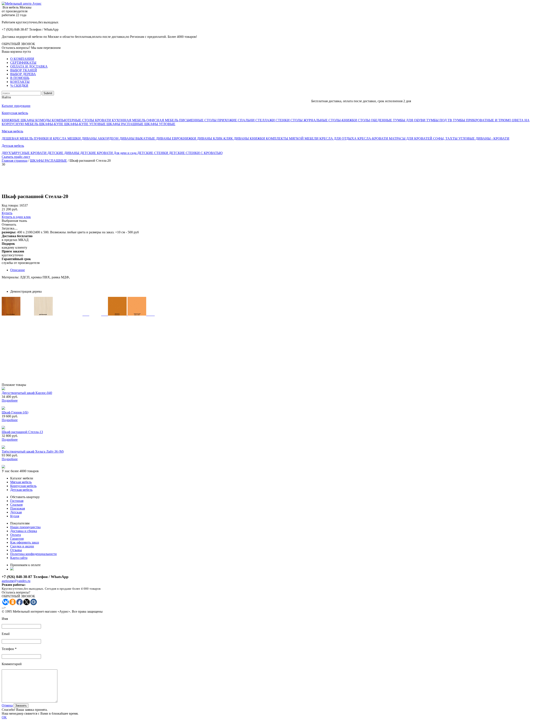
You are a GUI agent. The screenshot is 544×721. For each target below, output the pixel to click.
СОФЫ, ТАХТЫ (445, 138)
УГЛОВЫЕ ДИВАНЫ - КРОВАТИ (483, 138)
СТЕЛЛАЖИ (265, 120)
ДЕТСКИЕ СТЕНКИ (153, 153)
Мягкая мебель (12, 131)
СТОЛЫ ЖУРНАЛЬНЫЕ (309, 120)
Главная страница (14, 160)
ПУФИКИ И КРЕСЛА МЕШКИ (58, 138)
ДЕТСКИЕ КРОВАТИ (97, 153)
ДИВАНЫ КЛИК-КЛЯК (215, 138)
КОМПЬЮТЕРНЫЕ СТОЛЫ (73, 120)
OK (4, 717)
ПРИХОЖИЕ (227, 120)
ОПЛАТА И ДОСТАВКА (29, 66)
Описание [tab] (17, 270)
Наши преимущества (25, 527)
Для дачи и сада (125, 153)
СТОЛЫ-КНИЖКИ (343, 120)
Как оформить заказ (24, 542)
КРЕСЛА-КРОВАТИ (373, 138)
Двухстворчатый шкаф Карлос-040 (27, 393)
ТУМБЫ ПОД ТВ (439, 120)
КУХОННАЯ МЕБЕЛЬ (129, 120)
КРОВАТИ (103, 120)
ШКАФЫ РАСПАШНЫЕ (125, 124)
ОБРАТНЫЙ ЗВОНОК (18, 44)
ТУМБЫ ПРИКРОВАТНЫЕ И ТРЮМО (482, 120)
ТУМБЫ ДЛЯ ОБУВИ (409, 120)
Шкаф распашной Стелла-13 (22, 432)
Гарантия (17, 538)
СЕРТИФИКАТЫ (23, 62)
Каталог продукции (16, 106)
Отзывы (16, 550)
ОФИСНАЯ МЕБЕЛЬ (162, 120)
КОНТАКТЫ (20, 82)
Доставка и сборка (23, 531)
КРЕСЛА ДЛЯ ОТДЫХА (338, 138)
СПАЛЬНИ (246, 120)
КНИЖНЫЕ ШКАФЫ (18, 120)
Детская (16, 512)
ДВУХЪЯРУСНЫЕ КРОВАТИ (24, 153)
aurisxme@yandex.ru (16, 581)
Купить (7, 213)
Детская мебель (13, 145)
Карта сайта (18, 558)
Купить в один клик (16, 217)
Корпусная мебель (15, 113)
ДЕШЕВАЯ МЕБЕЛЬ (18, 138)
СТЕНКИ (283, 120)
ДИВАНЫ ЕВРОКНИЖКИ (176, 138)
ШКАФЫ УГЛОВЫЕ (159, 124)
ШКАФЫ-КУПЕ (51, 124)
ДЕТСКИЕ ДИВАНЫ (63, 153)
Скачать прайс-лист (16, 157)
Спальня (16, 504)
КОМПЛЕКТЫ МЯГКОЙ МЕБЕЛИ (292, 138)
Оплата (15, 535)
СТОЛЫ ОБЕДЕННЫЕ (375, 120)
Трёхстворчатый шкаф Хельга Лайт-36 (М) (33, 451)
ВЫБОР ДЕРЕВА (23, 74)
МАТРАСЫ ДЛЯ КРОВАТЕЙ (411, 138)
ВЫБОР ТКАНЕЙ (23, 70)
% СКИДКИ (19, 85)
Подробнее (10, 400)
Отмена (7, 705)
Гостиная (16, 501)
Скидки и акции (22, 546)
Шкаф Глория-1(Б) (15, 412)
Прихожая (17, 508)
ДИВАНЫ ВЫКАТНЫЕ (137, 138)
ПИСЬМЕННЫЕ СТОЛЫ (198, 120)
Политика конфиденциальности (33, 554)
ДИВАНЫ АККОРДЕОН (100, 138)
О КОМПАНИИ (22, 59)
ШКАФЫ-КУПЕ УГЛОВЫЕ (85, 124)
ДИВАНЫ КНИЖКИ (250, 138)
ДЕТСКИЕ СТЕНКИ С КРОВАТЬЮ (195, 153)
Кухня (14, 516)
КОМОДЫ (43, 120)
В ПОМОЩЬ (19, 78)
